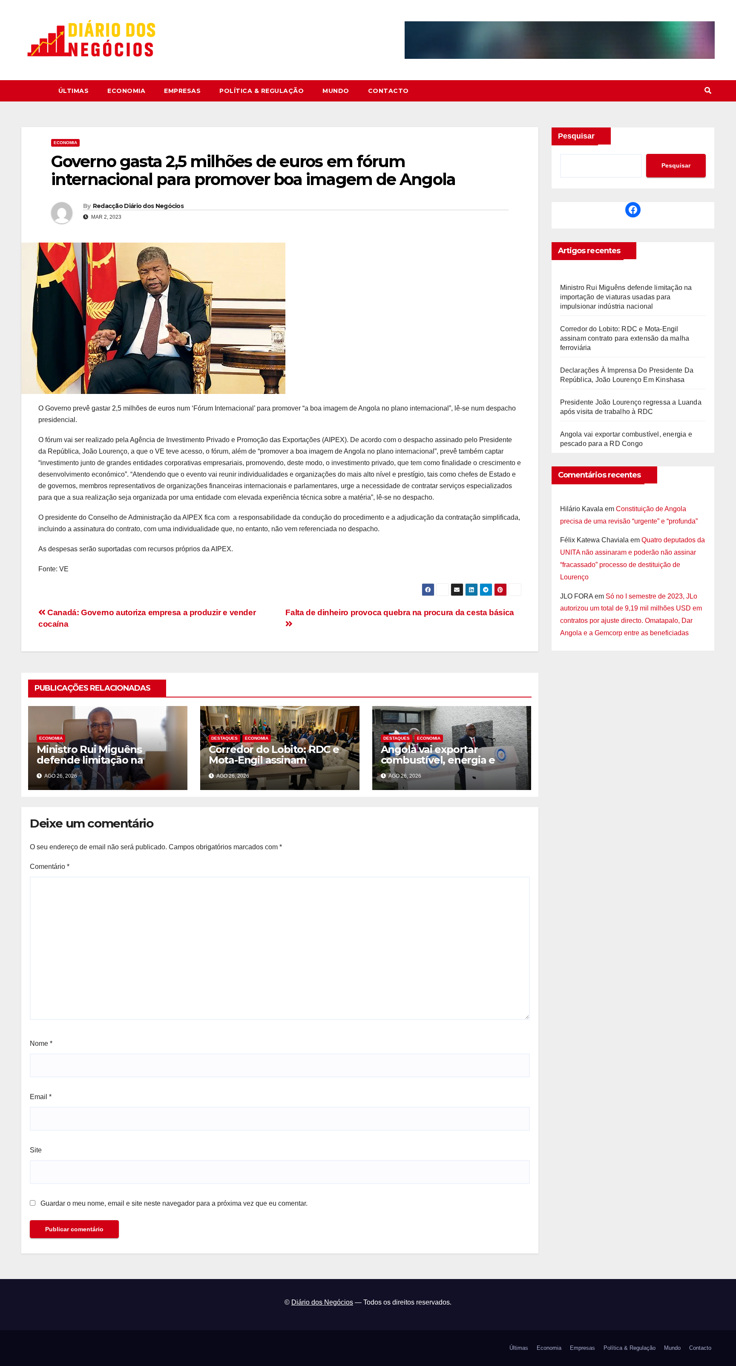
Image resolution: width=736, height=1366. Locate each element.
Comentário (49, 866)
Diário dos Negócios (322, 1302)
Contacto (388, 91)
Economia (126, 91)
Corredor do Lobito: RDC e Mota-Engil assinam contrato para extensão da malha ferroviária (274, 765)
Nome (41, 1043)
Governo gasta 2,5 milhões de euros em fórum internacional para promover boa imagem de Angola (253, 170)
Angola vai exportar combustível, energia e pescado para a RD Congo (445, 760)
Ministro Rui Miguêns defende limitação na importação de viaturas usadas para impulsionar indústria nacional (626, 297)
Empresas (182, 91)
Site (36, 1150)
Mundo (335, 91)
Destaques (224, 738)
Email (41, 1096)
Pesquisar (576, 136)
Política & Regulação (261, 91)
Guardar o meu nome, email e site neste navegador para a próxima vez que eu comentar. (174, 1203)
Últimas (73, 91)
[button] (707, 90)
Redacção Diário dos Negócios (138, 206)
